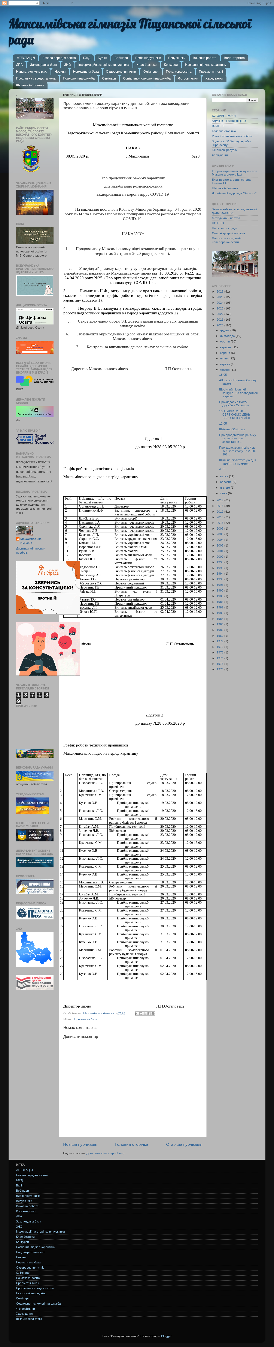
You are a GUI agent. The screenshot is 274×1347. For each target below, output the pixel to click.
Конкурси (171, 64)
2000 (220, 556)
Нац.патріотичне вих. (31, 71)
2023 (220, 308)
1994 (220, 573)
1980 (220, 635)
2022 (220, 314)
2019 (220, 500)
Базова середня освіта (59, 58)
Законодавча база (43, 64)
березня (226, 482)
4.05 (222, 469)
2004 (220, 539)
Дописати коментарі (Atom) (105, 1153)
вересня (226, 347)
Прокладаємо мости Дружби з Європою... (235, 403)
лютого (225, 487)
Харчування (214, 78)
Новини (60, 71)
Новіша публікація (80, 1144)
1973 (220, 663)
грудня (225, 330)
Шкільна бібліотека (30, 85)
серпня (225, 352)
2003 (220, 545)
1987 (220, 607)
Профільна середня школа (35, 78)
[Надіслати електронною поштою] (137, 1013)
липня (224, 358)
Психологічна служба (79, 78)
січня (224, 493)
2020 (220, 325)
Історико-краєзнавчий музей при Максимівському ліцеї (234, 173)
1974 (220, 658)
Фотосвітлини (188, 78)
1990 (220, 590)
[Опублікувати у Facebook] (149, 1013)
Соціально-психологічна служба (147, 78)
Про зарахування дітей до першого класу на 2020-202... (237, 451)
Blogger (166, 1336)
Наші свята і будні (224, 228)
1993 (220, 579)
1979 (220, 641)
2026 (220, 291)
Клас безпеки (146, 64)
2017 (220, 511)
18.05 (223, 374)
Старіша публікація (184, 1144)
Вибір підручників (148, 58)
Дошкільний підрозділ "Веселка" (234, 193)
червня (225, 364)
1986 (220, 613)
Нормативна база (86, 71)
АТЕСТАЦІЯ (26, 58)
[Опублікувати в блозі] (141, 1013)
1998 (220, 568)
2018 (220, 506)
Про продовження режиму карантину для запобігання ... (237, 438)
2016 (220, 517)
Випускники (176, 58)
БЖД (86, 58)
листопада (228, 336)
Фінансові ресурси (225, 150)
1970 (220, 669)
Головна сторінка (131, 1144)
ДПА (19, 64)
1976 (220, 647)
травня (225, 369)
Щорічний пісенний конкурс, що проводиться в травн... (238, 393)
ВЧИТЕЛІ (218, 126)
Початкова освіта (178, 71)
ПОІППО (218, 223)
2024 (220, 302)
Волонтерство (234, 58)
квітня (224, 476)
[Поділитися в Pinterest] (153, 1013)
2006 (220, 534)
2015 (220, 522)
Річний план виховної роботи (232, 136)
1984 (220, 618)
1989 (220, 596)
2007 (220, 528)
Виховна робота (204, 58)
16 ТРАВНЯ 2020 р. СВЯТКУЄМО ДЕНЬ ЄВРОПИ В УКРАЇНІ (234, 415)
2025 (220, 297)
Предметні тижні (211, 71)
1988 (220, 602)
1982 (220, 630)
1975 (220, 652)
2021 (220, 319)
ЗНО (67, 64)
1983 (220, 624)
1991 (220, 585)
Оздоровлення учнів (121, 71)
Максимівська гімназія (31, 541)
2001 (220, 551)
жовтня (225, 341)
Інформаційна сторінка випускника (103, 64)
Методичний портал (226, 218)
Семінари (109, 78)
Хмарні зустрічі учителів (228, 233)
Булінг (102, 58)
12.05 (223, 423)
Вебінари (121, 58)
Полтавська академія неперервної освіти (226, 240)
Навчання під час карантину (205, 64)
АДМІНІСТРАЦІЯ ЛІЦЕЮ (229, 121)
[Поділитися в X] (145, 1013)
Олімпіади (150, 71)
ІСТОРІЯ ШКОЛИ (224, 115)
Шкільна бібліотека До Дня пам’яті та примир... (237, 461)
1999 (220, 562)
